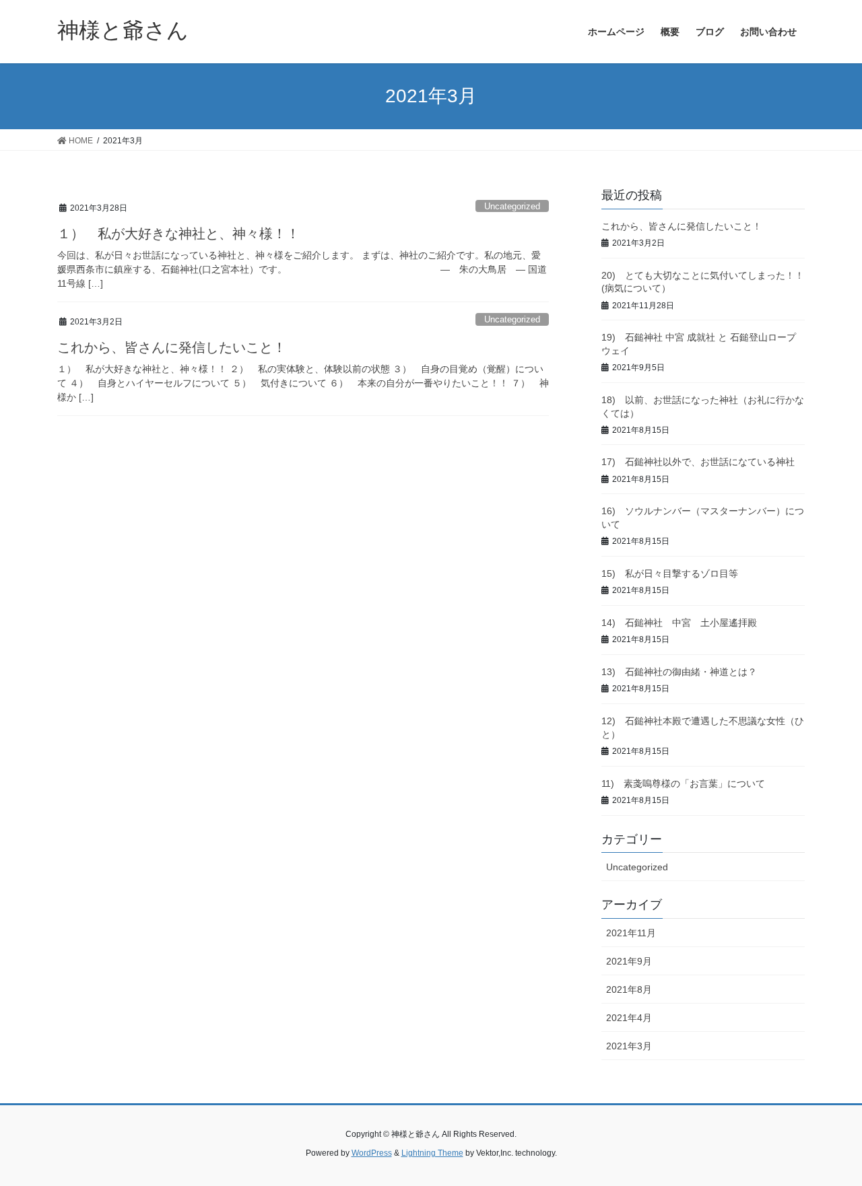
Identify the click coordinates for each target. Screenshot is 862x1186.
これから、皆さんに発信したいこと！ (171, 347)
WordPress (372, 1153)
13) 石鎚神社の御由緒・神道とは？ (679, 671)
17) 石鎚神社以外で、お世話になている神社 (698, 461)
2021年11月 (631, 933)
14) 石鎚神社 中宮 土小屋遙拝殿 (679, 622)
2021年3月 (629, 1046)
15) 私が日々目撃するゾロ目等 (669, 573)
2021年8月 (629, 989)
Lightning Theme (432, 1153)
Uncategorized (512, 206)
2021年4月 (629, 1017)
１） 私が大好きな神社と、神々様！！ (178, 233)
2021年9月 (629, 961)
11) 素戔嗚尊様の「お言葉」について (683, 783)
